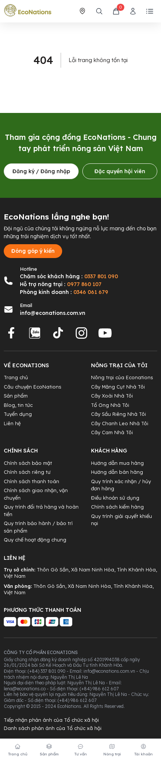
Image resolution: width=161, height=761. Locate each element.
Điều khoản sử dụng (115, 498)
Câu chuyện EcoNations (32, 387)
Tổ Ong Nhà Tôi (110, 405)
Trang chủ (16, 377)
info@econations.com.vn (52, 313)
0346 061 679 (90, 292)
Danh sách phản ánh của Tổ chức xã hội (52, 728)
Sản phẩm (16, 396)
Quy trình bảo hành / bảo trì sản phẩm (38, 527)
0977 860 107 (84, 284)
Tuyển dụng (18, 414)
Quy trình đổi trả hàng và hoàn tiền (41, 510)
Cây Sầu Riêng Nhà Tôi (118, 414)
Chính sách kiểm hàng (117, 507)
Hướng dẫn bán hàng (117, 472)
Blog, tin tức (18, 405)
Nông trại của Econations (122, 377)
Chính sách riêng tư (27, 472)
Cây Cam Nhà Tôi (112, 432)
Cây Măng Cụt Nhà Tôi (118, 387)
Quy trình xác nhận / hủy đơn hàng (121, 485)
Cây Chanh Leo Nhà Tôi (119, 423)
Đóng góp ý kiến (33, 251)
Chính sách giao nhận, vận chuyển (36, 494)
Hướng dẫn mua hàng (117, 463)
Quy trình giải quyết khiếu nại (121, 520)
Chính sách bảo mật (28, 463)
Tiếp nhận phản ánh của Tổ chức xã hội (51, 720)
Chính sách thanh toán (31, 481)
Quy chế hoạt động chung (35, 540)
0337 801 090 (101, 276)
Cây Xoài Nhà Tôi (112, 396)
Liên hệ (12, 423)
